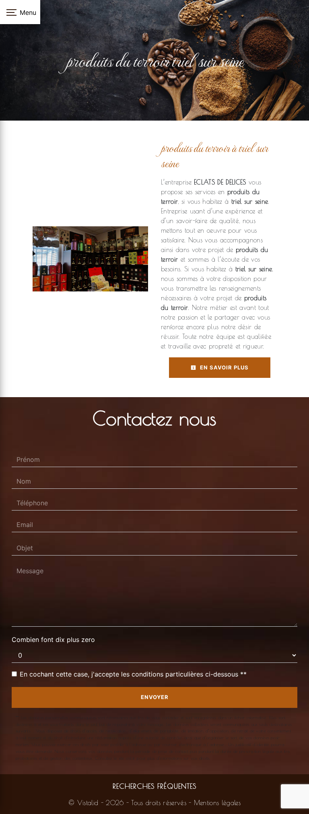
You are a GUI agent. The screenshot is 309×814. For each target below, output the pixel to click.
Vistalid (88, 802)
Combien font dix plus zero (53, 640)
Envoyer (155, 697)
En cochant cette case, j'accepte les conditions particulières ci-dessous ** (133, 674)
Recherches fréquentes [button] (154, 786)
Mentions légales (216, 802)
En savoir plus (223, 367)
